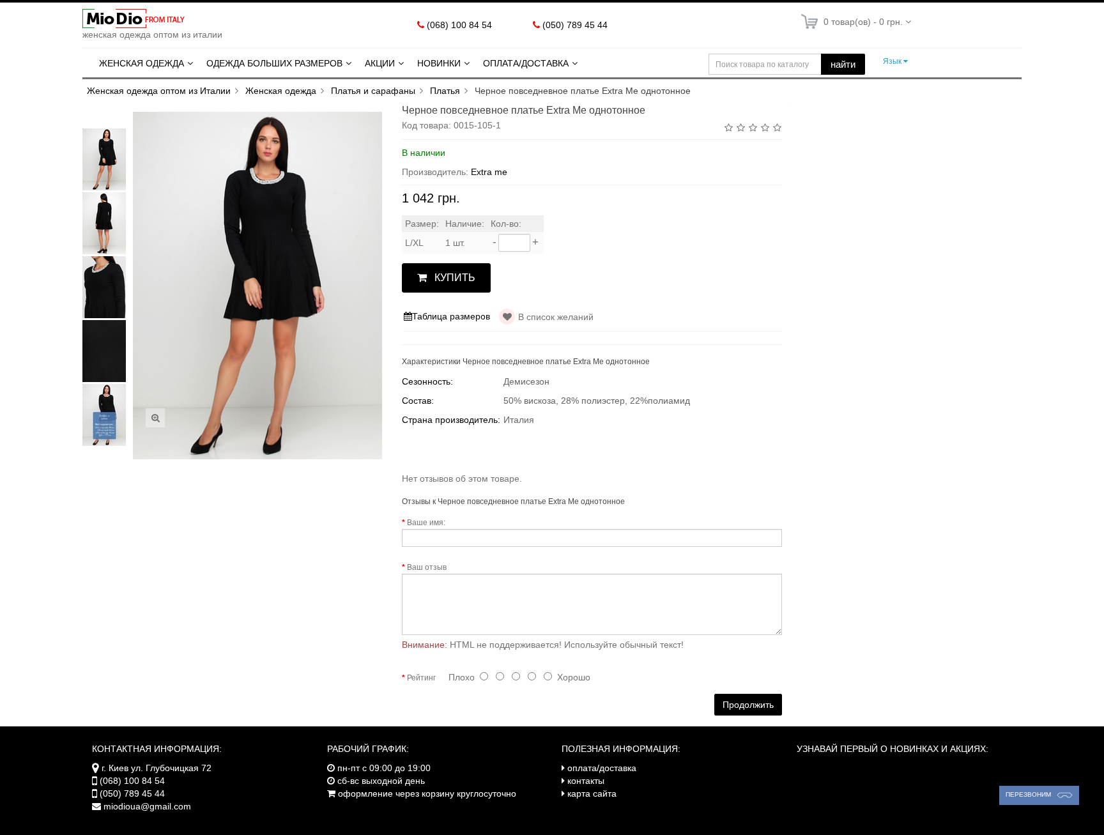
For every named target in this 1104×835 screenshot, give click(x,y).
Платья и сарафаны (373, 91)
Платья (445, 91)
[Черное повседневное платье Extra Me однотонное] (104, 159)
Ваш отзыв (427, 567)
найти (843, 64)
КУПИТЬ (454, 277)
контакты (585, 781)
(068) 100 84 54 (459, 25)
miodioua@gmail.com (147, 806)
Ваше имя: (426, 522)
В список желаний (556, 317)
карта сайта (592, 793)
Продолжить (748, 705)
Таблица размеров (451, 316)
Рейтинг (421, 677)
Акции (380, 63)
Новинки (439, 63)
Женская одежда (141, 63)
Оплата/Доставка (526, 63)
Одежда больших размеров (274, 63)
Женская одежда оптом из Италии (159, 91)
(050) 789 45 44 (575, 25)
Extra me (489, 172)
